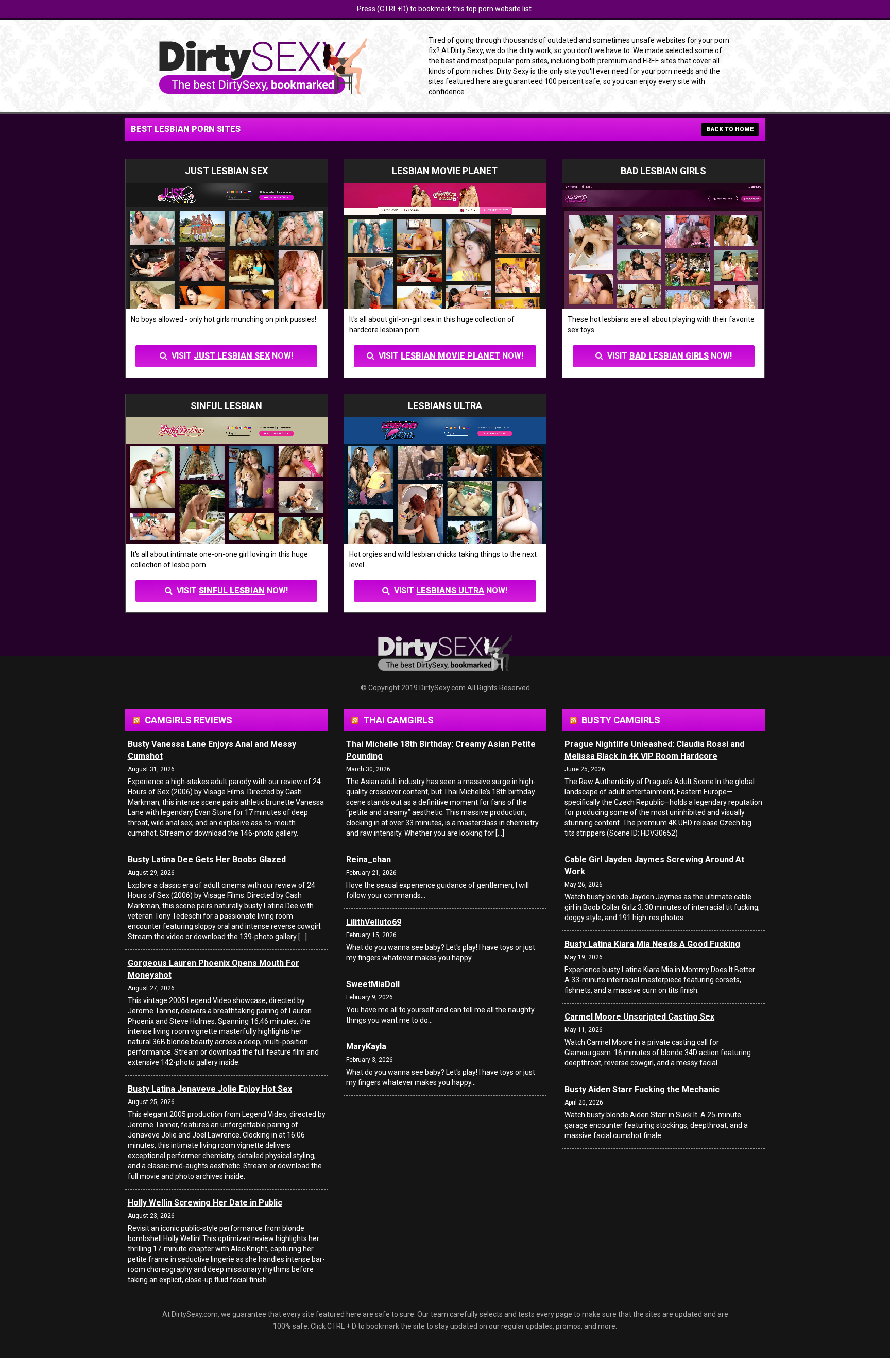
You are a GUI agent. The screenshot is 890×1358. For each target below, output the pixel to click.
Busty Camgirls (620, 720)
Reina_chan (368, 859)
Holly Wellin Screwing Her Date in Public (205, 1203)
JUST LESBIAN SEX (232, 356)
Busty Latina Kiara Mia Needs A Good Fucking (652, 944)
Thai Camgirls (398, 720)
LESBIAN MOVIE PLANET (450, 356)
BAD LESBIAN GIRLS (669, 356)
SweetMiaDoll (373, 984)
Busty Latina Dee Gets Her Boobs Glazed (207, 859)
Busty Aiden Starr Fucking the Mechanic (642, 1089)
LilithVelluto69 (373, 922)
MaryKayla (366, 1046)
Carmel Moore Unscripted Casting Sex (639, 1017)
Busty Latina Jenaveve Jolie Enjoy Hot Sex (210, 1089)
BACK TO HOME (730, 129)
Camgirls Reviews (188, 720)
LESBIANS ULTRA (450, 591)
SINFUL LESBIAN (232, 591)
